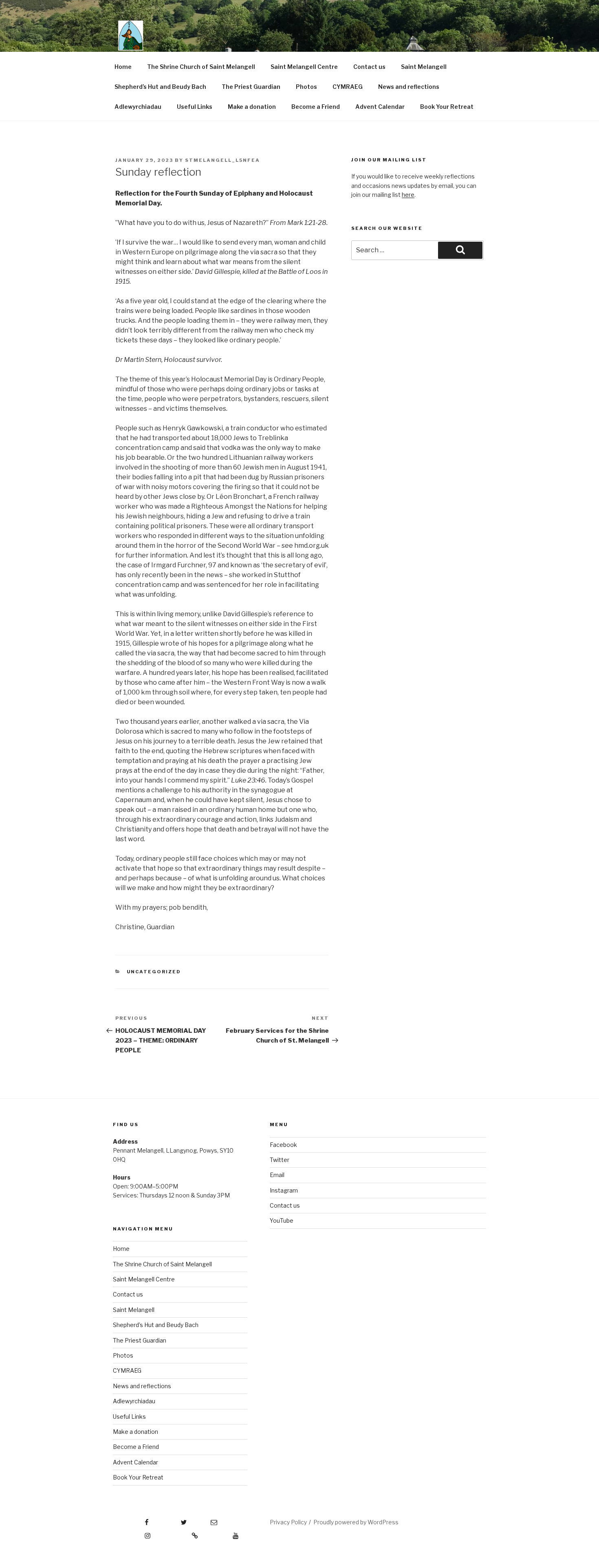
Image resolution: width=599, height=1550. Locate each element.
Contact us (369, 66)
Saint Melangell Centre (304, 66)
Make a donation (252, 106)
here (408, 194)
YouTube (281, 1220)
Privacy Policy (288, 1522)
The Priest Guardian (251, 86)
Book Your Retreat (446, 106)
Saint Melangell (424, 66)
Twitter (279, 1159)
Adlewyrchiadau (138, 106)
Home (123, 66)
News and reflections (408, 86)
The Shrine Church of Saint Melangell (201, 66)
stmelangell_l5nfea (222, 160)
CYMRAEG (348, 86)
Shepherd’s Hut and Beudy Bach (160, 86)
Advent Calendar (380, 106)
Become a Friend (315, 106)
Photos (306, 86)
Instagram (284, 1190)
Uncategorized (154, 972)
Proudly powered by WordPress (356, 1522)
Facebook (283, 1144)
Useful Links (194, 106)
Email (277, 1174)
